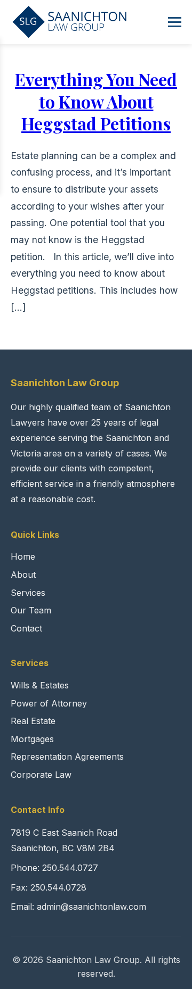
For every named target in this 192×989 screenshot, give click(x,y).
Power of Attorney (49, 703)
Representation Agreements (67, 756)
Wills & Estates (40, 685)
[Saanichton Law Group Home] (70, 21)
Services (28, 592)
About (23, 574)
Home (23, 556)
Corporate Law (41, 774)
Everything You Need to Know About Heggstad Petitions (96, 101)
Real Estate (33, 721)
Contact (26, 628)
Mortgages (32, 739)
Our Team (31, 610)
